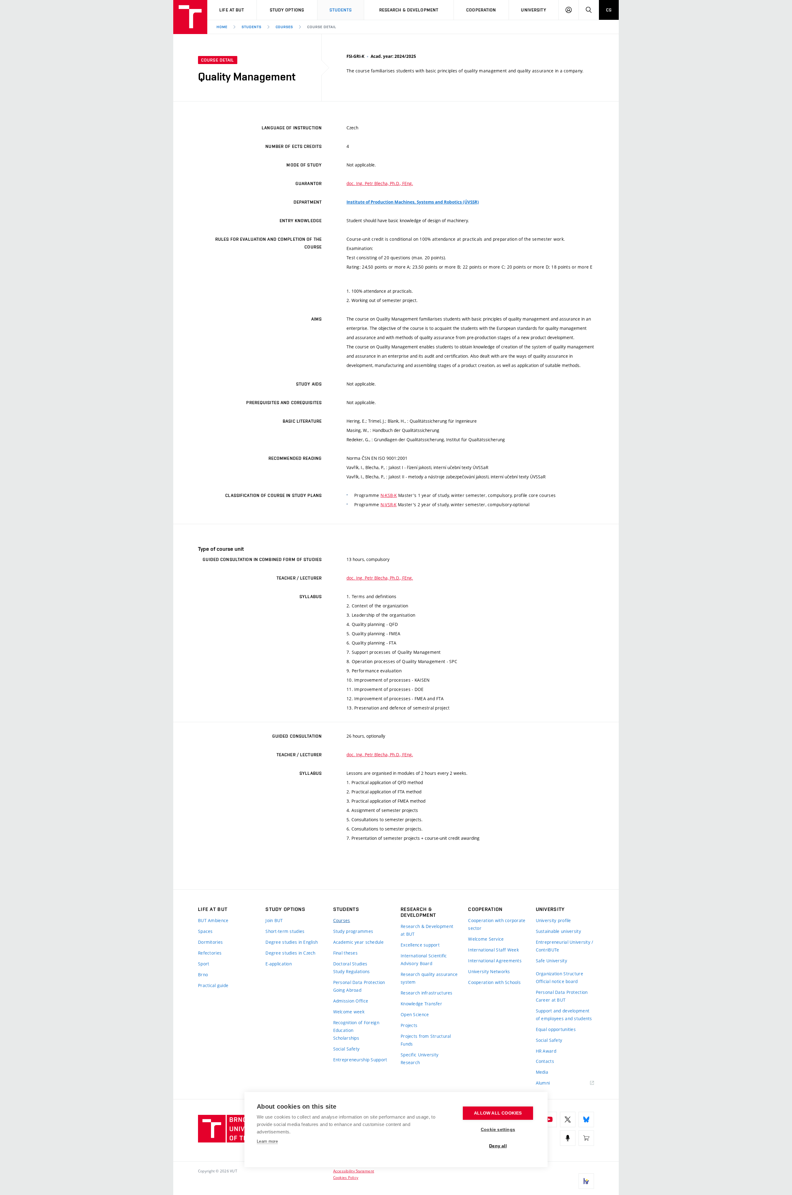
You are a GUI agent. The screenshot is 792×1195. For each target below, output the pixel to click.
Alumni (543, 1083)
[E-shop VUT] (586, 1138)
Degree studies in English (291, 942)
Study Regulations (351, 971)
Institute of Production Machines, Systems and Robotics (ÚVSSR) (412, 202)
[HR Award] (586, 1181)
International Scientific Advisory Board (424, 959)
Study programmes (353, 931)
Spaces (205, 931)
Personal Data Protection (359, 982)
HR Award (546, 1051)
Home (222, 27)
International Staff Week (493, 950)
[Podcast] (567, 1138)
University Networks (489, 971)
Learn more (267, 1141)
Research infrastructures (427, 993)
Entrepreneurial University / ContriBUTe (564, 946)
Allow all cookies (498, 1113)
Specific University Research (419, 1058)
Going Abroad (347, 990)
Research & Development (409, 9)
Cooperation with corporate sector (496, 924)
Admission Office (350, 1001)
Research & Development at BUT (427, 930)
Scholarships (346, 1038)
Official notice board (557, 981)
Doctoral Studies (350, 964)
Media (542, 1072)
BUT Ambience (213, 920)
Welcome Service (486, 939)
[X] (567, 1119)
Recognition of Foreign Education (356, 1026)
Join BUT (274, 920)
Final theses (345, 953)
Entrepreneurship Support (360, 1060)
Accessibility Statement (353, 1170)
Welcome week (348, 1012)
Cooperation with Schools (494, 982)
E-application (278, 964)
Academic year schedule (358, 942)
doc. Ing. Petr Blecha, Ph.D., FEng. (379, 183)
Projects (409, 1025)
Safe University (551, 961)
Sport (203, 964)
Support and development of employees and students (564, 1014)
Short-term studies (284, 931)
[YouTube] (549, 1119)
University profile (553, 920)
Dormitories (210, 942)
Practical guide (213, 985)
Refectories (210, 953)
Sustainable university (558, 931)
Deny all (498, 1146)
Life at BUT (231, 9)
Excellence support (420, 945)
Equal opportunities (556, 1029)
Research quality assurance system (429, 978)
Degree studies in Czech (290, 953)
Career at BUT (551, 1000)
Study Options (287, 9)
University (533, 9)
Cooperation (481, 9)
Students (340, 9)
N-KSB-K (389, 495)
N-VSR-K (389, 504)
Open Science (415, 1014)
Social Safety (346, 1049)
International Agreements (495, 961)
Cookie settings (498, 1129)
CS (609, 9)
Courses (284, 27)
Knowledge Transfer (421, 1004)
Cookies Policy (345, 1177)
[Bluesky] (586, 1119)
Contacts (545, 1061)
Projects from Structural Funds (426, 1040)
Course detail (321, 27)
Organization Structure (559, 974)
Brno (203, 974)
